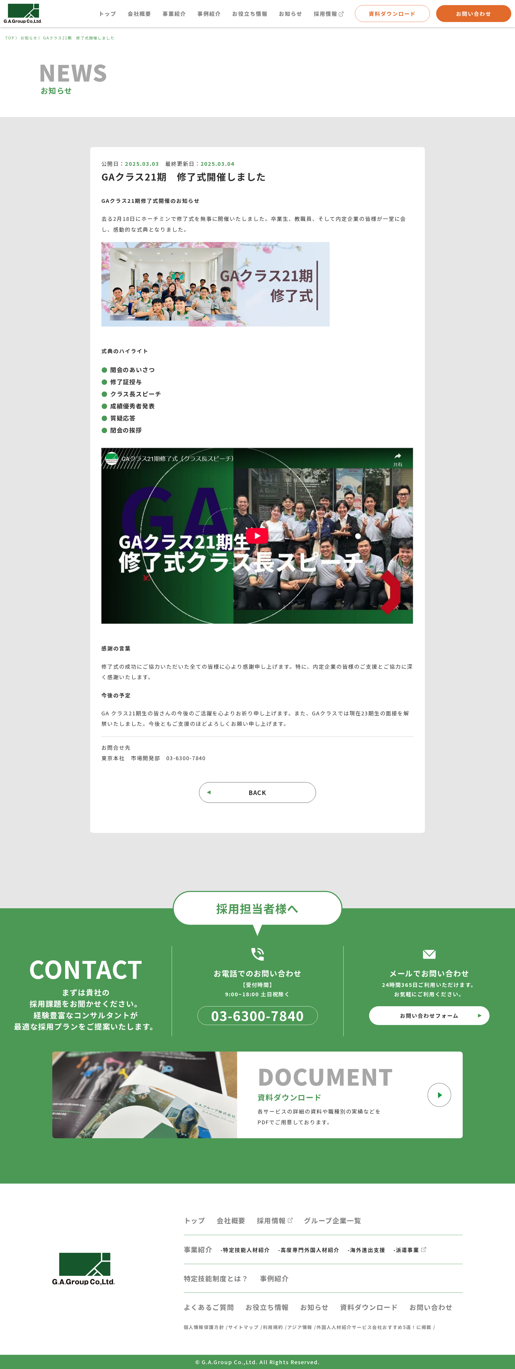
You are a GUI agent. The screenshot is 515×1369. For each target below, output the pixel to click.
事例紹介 (209, 13)
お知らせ (291, 13)
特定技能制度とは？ (216, 1278)
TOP (9, 38)
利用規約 (273, 1327)
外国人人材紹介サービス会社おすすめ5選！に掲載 (374, 1327)
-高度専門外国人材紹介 (309, 1250)
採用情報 (325, 13)
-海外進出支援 (366, 1250)
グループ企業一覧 (332, 1220)
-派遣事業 (406, 1250)
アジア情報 (299, 1327)
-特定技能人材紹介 (245, 1250)
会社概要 (139, 13)
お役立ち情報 (250, 13)
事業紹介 (174, 13)
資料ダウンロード (392, 13)
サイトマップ (243, 1327)
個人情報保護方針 (204, 1327)
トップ (107, 13)
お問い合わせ (473, 13)
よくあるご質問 (209, 1307)
